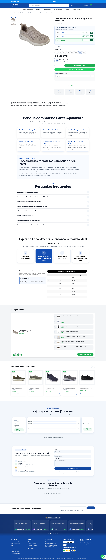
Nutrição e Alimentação (77, 9)
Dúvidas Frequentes (32, 543)
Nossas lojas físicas (15, 1)
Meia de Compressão (57, 9)
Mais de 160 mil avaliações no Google (69, 553)
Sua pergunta (57, 458)
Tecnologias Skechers (15, 553)
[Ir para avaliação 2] (48, 533)
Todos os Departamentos (28, 9)
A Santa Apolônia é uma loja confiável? (27, 192)
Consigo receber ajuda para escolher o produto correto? (32, 206)
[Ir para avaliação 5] (51, 533)
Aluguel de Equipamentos (16, 549)
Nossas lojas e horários (15, 541)
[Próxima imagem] (49, 34)
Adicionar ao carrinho (79, 65)
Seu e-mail (56, 453)
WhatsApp (49, 541)
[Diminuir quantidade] (56, 65)
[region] (53, 526)
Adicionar (18, 393)
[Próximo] (94, 366)
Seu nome (56, 449)
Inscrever (91, 507)
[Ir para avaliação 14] (57, 533)
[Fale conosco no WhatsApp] (103, 557)
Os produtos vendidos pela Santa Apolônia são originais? (32, 196)
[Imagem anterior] (19, 34)
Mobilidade (38, 9)
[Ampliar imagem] (49, 19)
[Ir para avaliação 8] (53, 533)
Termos (79, 473)
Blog (12, 545)
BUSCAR (73, 5)
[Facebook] (81, 543)
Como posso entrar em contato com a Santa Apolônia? (31, 224)
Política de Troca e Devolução (34, 546)
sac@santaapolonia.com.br (50, 543)
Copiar (91, 32)
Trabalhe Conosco (31, 548)
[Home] (11, 12)
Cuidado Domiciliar (15, 551)
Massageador (47, 9)
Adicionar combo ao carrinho (85, 354)
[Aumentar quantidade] (61, 65)
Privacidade (75, 473)
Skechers (67, 9)
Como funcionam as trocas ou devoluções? (28, 220)
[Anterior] (91, 366)
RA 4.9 (73, 550)
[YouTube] (87, 543)
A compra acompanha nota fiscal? (26, 215)
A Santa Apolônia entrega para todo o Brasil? (29, 201)
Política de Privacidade (32, 545)
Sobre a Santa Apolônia (15, 543)
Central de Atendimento (33, 541)
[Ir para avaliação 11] (55, 533)
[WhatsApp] (90, 543)
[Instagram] (84, 543)
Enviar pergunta (74, 468)
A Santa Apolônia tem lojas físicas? (26, 210)
